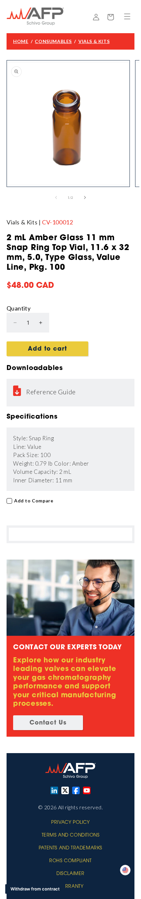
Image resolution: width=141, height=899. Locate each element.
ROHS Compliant (70, 861)
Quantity (18, 308)
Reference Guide (51, 392)
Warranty (71, 887)
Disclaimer (70, 874)
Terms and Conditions (71, 835)
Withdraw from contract (35, 888)
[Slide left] (56, 197)
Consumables (53, 41)
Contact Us (48, 723)
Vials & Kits (94, 41)
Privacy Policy (70, 822)
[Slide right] (85, 197)
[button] (127, 16)
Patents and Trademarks (70, 848)
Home (20, 41)
